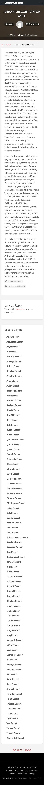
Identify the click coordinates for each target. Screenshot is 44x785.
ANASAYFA (13, 767)
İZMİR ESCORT (31, 770)
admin (10, 24)
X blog (31, 773)
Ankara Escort (22, 750)
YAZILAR (12, 35)
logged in (20, 309)
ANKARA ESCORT (28, 767)
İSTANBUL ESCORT (14, 770)
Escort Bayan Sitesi (14, 2)
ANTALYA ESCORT (18, 773)
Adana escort (7, 778)
